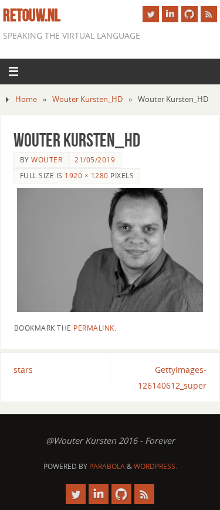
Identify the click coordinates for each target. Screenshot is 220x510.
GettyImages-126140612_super (172, 377)
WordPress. (155, 466)
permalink (93, 328)
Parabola (107, 466)
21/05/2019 (95, 160)
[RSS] (209, 14)
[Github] (189, 14)
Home (26, 99)
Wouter (46, 160)
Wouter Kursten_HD (87, 99)
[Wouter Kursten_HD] (110, 250)
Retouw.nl (31, 15)
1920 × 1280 (87, 176)
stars (23, 369)
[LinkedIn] (170, 14)
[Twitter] (151, 14)
